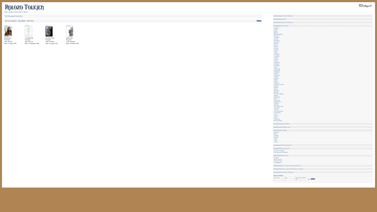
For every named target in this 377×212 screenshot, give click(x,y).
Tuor (275, 114)
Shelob (276, 103)
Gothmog (277, 75)
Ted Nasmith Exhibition (281, 152)
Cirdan (276, 39)
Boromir (276, 36)
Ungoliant (277, 119)
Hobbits (276, 135)
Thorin (276, 109)
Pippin (276, 95)
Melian (276, 87)
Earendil (276, 42)
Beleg (276, 31)
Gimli (275, 67)
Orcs (275, 139)
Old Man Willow (279, 94)
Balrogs (276, 132)
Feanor (276, 53)
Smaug (276, 105)
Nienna (276, 92)
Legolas (276, 83)
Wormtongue (278, 120)
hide (279, 25)
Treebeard (277, 112)
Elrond (276, 45)
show (280, 16)
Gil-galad (277, 65)
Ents (275, 134)
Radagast (277, 97)
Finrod (276, 59)
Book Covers (278, 159)
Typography (277, 162)
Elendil (276, 43)
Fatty (275, 51)
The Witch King (278, 106)
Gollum (276, 73)
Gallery (11, 12)
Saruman (277, 100)
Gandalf (276, 64)
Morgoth (276, 90)
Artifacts (276, 158)
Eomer (276, 47)
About (26, 12)
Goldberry (277, 72)
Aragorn (276, 28)
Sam (275, 98)
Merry (276, 89)
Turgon (276, 116)
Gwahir (276, 76)
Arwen (276, 29)
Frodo (276, 61)
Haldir (276, 79)
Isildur (276, 81)
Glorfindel (277, 70)
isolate (276, 16)
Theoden (277, 108)
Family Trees (278, 161)
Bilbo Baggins (278, 34)
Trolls (275, 140)
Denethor (277, 40)
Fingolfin (276, 56)
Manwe (276, 86)
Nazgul (276, 137)
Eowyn (276, 48)
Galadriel (277, 62)
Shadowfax (277, 101)
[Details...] (7, 25)
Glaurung (277, 68)
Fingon (276, 57)
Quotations (19, 12)
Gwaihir (276, 78)
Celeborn (277, 37)
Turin (275, 117)
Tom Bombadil (278, 111)
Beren (276, 32)
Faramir (276, 50)
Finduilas (277, 54)
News (6, 12)
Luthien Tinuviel (279, 84)
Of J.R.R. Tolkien (279, 150)
